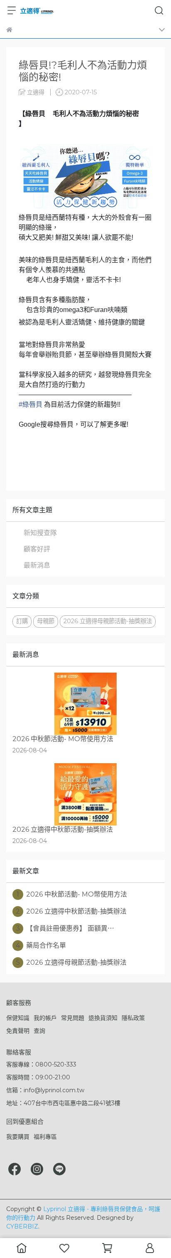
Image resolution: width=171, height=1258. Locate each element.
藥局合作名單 (41, 945)
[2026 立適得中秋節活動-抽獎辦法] (85, 794)
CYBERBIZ (22, 1226)
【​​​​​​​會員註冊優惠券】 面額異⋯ (65, 928)
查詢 (39, 1030)
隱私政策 (133, 1018)
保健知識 (17, 1018)
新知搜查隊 (40, 533)
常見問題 (72, 1018)
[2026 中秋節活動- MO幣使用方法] (85, 704)
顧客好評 (37, 549)
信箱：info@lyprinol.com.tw (45, 1090)
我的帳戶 (45, 1018)
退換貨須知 (102, 1018)
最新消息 (37, 565)
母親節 (45, 621)
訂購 (22, 621)
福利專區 (45, 1136)
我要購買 (17, 1136)
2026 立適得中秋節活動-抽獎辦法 (71, 911)
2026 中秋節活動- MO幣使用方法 (72, 894)
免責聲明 (17, 1030)
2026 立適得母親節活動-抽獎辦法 (108, 621)
